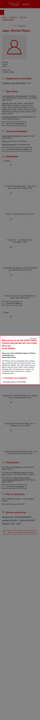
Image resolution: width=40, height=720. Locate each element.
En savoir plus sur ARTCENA (14, 382)
